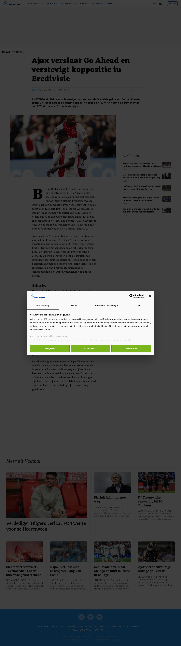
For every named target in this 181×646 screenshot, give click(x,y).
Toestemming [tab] (42, 305)
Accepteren (131, 348)
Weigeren (50, 348)
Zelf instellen (89, 348)
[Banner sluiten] (150, 296)
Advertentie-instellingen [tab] (106, 305)
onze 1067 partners (47, 319)
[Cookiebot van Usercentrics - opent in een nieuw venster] (131, 296)
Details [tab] (74, 305)
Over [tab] (138, 305)
